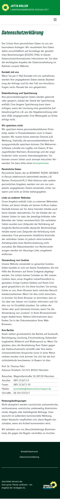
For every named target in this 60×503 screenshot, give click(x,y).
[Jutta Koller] (5, 7)
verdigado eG (19, 487)
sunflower (23, 484)
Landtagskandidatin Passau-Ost (29, 9)
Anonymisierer (41, 163)
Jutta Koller (19, 6)
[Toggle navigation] (55, 19)
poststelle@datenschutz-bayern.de (32, 388)
